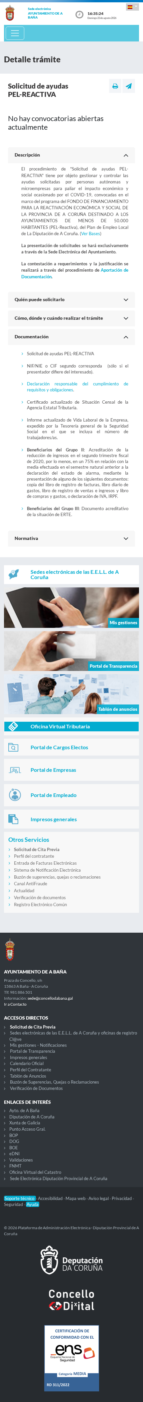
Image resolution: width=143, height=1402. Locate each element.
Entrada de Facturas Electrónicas (45, 863)
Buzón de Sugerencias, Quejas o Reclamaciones (54, 1082)
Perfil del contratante (34, 856)
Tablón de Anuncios (28, 1076)
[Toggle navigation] (15, 33)
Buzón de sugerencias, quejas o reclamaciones (57, 877)
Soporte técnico (20, 1198)
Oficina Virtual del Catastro (35, 1172)
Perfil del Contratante (30, 1069)
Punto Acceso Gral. (27, 1129)
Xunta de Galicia (24, 1122)
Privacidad (122, 1198)
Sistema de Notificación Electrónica (47, 870)
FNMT (15, 1165)
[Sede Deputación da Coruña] (71, 1265)
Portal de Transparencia (32, 1051)
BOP (13, 1135)
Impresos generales (28, 1057)
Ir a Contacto (15, 1004)
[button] (132, 6)
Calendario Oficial (27, 1063)
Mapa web (76, 1198)
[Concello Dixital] (71, 1305)
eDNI (14, 1153)
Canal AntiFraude (30, 883)
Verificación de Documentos (36, 1088)
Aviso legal (99, 1198)
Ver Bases (90, 233)
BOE (13, 1147)
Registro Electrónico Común (40, 904)
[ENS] (71, 1363)
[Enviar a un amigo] (128, 86)
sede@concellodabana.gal (50, 998)
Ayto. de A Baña (24, 1110)
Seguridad (14, 1204)
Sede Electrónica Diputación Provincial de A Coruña (58, 1178)
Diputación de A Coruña (32, 1116)
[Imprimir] (115, 86)
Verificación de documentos (40, 897)
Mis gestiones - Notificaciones (38, 1045)
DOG (14, 1141)
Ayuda (33, 1204)
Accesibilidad (51, 1198)
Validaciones (21, 1160)
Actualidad (24, 890)
